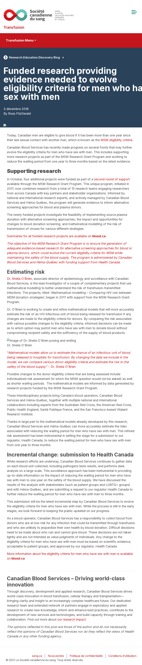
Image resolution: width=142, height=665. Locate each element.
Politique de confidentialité (86, 656)
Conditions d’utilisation (122, 656)
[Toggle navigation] (134, 12)
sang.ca (37, 656)
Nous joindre (56, 656)
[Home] (38, 15)
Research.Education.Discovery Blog (34, 57)
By (5, 113)
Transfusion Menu (20, 40)
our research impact (71, 619)
